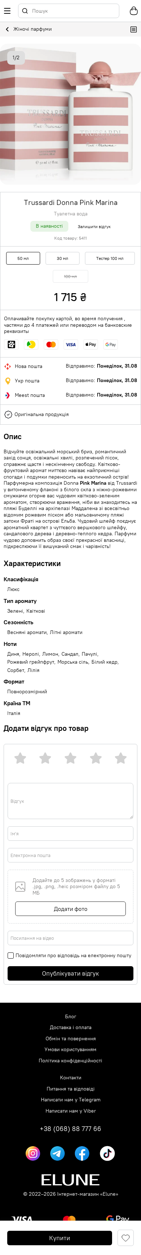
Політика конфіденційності (70, 1061)
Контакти (70, 1078)
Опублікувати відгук (70, 973)
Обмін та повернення (71, 1039)
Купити (59, 1238)
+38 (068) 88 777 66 (70, 1129)
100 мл (70, 276)
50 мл (23, 258)
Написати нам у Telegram (71, 1100)
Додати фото (70, 908)
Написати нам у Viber (71, 1111)
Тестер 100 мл (110, 258)
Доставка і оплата (70, 1027)
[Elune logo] (70, 1180)
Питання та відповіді (71, 1089)
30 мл (62, 258)
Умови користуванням (70, 1049)
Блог (70, 1017)
